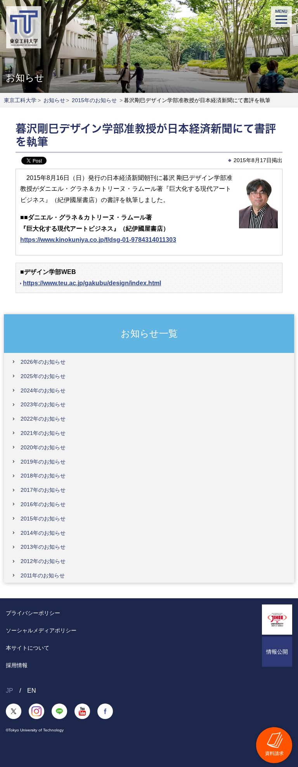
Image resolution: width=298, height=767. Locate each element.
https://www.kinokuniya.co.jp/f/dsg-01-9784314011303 (98, 239)
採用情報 (17, 665)
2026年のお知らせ (43, 362)
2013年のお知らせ (43, 547)
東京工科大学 (20, 100)
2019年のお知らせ (43, 462)
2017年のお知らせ (43, 490)
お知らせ (54, 100)
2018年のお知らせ (43, 476)
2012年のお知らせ (43, 561)
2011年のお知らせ (43, 575)
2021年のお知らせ (43, 433)
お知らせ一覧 (149, 333)
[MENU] (281, 16)
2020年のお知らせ (43, 447)
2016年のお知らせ (43, 504)
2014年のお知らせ (43, 533)
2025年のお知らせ (43, 376)
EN (31, 690)
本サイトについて (27, 648)
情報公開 (277, 652)
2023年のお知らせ (43, 404)
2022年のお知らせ (43, 419)
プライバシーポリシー (33, 613)
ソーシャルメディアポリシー (41, 630)
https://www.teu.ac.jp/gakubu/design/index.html (92, 283)
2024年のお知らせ (43, 390)
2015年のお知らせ (94, 100)
